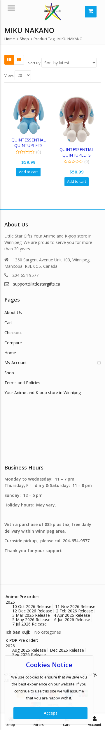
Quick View (31, 139)
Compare (13, 342)
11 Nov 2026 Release (75, 606)
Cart (8, 322)
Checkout (13, 332)
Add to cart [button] (28, 171)
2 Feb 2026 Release (74, 611)
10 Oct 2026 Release (31, 606)
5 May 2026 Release (31, 619)
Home (10, 352)
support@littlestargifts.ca (36, 284)
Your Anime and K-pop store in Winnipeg (42, 392)
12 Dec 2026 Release (32, 611)
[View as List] (19, 59)
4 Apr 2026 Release (72, 615)
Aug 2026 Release (29, 650)
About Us (13, 312)
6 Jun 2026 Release (72, 619)
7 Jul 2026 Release (29, 624)
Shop (9, 372)
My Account (15, 362)
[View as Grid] (9, 59)
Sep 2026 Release (29, 654)
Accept (50, 713)
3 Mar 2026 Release (31, 615)
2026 (10, 602)
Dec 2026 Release (67, 650)
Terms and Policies (22, 382)
